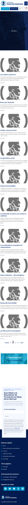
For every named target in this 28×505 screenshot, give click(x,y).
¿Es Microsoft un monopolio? (10, 331)
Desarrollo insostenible (8, 303)
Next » (22, 342)
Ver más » (2, 82)
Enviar (7, 416)
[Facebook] (5, 489)
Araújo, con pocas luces (8, 130)
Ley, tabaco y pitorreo (8, 74)
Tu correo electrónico (9, 409)
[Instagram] (18, 489)
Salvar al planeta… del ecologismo (12, 275)
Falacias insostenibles (8, 186)
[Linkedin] (22, 489)
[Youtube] (14, 489)
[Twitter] (10, 489)
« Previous (7, 342)
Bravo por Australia (7, 102)
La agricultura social (7, 158)
